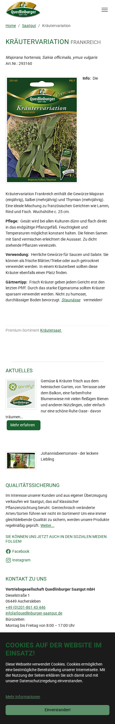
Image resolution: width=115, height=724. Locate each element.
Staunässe (70, 300)
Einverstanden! (58, 710)
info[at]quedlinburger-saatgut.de (34, 613)
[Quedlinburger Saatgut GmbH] (23, 9)
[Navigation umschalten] (104, 9)
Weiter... (47, 525)
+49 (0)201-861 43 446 (25, 607)
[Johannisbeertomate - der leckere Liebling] (21, 460)
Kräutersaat (51, 330)
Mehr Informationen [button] (23, 696)
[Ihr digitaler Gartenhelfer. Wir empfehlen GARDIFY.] (21, 394)
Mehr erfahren (23, 425)
